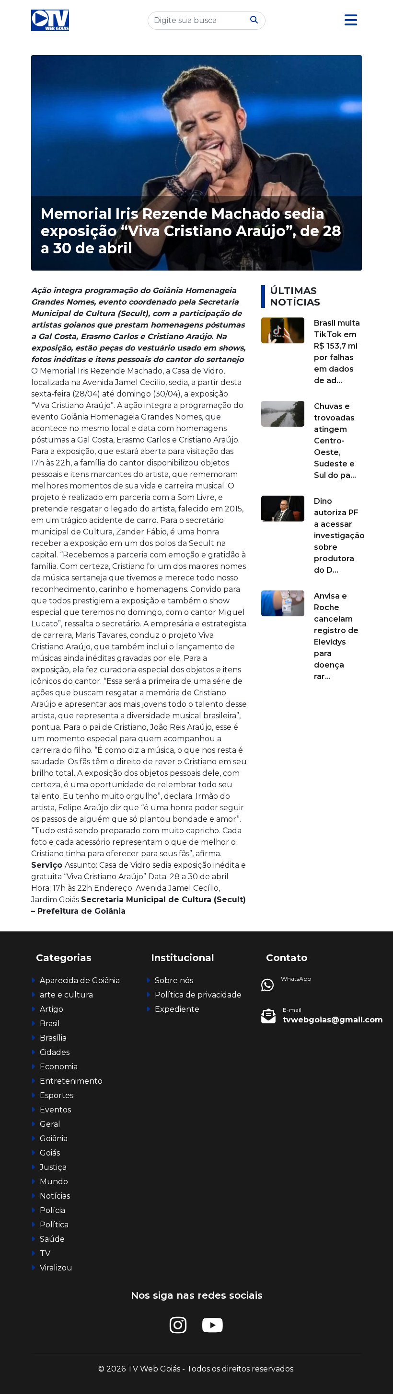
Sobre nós (174, 980)
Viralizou (56, 1267)
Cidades (54, 1052)
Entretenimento (71, 1081)
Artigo (51, 1009)
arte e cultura (66, 994)
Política (54, 1224)
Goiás (50, 1152)
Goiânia (54, 1138)
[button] (351, 20)
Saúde (52, 1239)
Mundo (54, 1181)
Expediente (177, 1009)
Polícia (52, 1210)
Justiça (53, 1167)
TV (45, 1253)
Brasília (53, 1038)
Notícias (55, 1196)
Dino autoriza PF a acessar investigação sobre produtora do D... (339, 536)
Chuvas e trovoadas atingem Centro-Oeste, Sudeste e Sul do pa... (335, 441)
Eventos (55, 1109)
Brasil (50, 1023)
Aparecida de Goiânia (80, 980)
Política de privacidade (198, 994)
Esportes (56, 1095)
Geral (50, 1124)
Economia (59, 1066)
